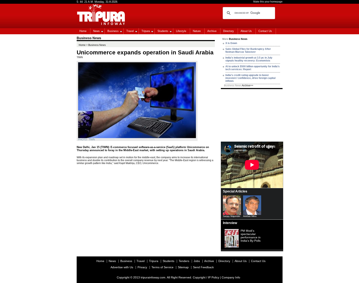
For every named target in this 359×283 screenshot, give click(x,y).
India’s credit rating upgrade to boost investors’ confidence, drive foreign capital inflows (250, 78)
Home (82, 31)
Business (113, 31)
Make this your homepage (268, 1)
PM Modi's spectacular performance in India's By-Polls (251, 235)
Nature (197, 31)
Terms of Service (162, 267)
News (96, 31)
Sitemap (183, 267)
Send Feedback (203, 267)
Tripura (145, 31)
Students (162, 31)
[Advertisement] (252, 115)
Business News (238, 85)
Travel (130, 31)
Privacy (142, 267)
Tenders (184, 261)
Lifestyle (181, 31)
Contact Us (265, 31)
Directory (228, 31)
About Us (246, 31)
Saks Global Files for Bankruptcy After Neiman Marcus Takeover (248, 50)
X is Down (231, 43)
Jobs (197, 261)
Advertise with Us (122, 267)
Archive (211, 31)
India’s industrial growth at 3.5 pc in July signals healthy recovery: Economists (248, 59)
